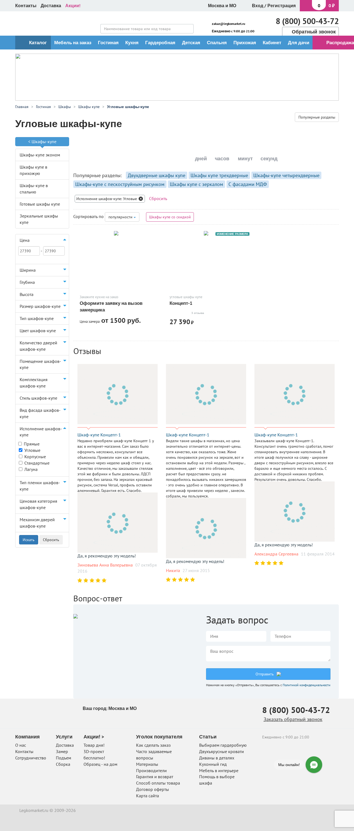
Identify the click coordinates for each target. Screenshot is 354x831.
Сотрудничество (30, 758)
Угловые (32, 450)
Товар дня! (94, 745)
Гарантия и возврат (154, 776)
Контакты (26, 5)
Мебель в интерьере (218, 770)
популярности (121, 216)
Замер (62, 751)
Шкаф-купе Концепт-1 (99, 434)
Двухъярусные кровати (221, 751)
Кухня (132, 43)
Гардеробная (160, 43)
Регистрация (281, 5)
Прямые (32, 444)
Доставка (51, 5)
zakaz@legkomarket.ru (228, 24)
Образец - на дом (100, 764)
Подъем (63, 758)
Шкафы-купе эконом (40, 155)
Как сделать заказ (153, 745)
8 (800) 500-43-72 (307, 21)
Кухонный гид (213, 764)
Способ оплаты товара (158, 783)
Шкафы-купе (44, 141)
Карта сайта (147, 795)
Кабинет (272, 43)
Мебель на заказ (72, 43)
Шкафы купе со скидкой (170, 216)
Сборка (63, 764)
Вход (257, 5)
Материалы (147, 764)
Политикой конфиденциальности (306, 685)
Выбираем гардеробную (223, 745)
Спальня (217, 43)
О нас (20, 745)
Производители (151, 770)
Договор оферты (152, 789)
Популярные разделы (316, 117)
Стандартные (37, 463)
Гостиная (108, 43)
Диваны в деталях (216, 758)
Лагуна (31, 469)
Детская (191, 43)
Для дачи (298, 43)
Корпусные (35, 456)
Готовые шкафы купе (40, 204)
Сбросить (158, 198)
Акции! (72, 5)
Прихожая (244, 43)
